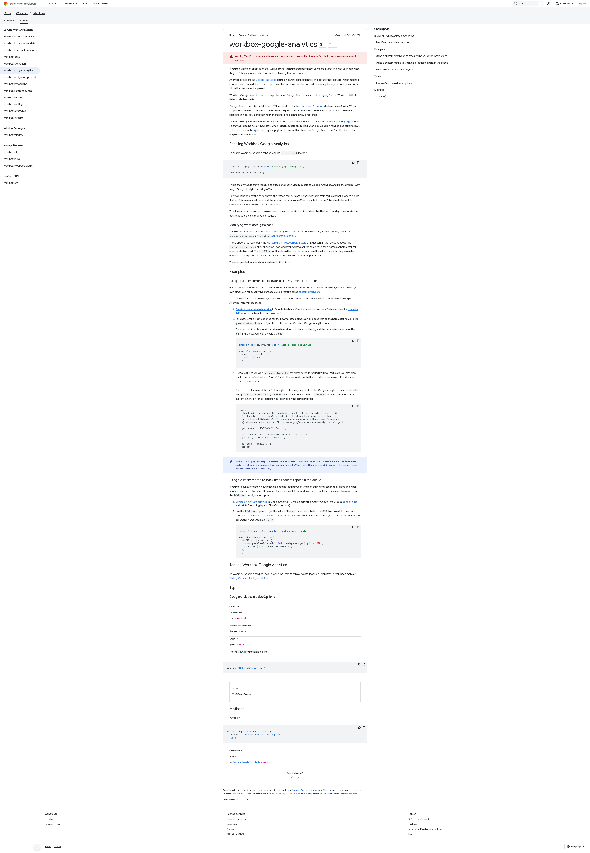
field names (350, 461)
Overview (9, 19)
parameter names (306, 461)
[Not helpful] (358, 35)
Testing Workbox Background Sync (249, 578)
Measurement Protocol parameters (286, 242)
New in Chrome (100, 3)
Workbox (22, 13)
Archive (230, 828)
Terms (48, 846)
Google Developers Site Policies (285, 793)
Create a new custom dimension (254, 309)
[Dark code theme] (353, 162)
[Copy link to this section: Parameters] (245, 750)
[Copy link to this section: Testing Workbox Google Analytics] (290, 565)
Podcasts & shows (235, 833)
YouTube (412, 824)
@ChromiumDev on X (418, 819)
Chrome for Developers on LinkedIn (425, 828)
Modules (39, 13)
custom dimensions (310, 292)
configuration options (283, 236)
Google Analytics (265, 79)
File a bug (49, 819)
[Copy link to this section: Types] (242, 588)
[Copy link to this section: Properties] (244, 606)
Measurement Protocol (309, 106)
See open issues (52, 824)
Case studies (70, 3)
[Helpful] (353, 35)
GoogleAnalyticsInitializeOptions (247, 762)
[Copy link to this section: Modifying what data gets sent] (276, 225)
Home (232, 35)
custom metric (345, 491)
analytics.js (332, 121)
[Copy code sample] (358, 162)
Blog (85, 3)
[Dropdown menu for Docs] (56, 4)
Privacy (57, 846)
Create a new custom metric (251, 501)
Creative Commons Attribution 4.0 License (312, 790)
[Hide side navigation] (37, 847)
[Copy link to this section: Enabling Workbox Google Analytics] (292, 144)
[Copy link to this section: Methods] (248, 709)
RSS (410, 833)
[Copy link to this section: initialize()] (245, 718)
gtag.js (347, 121)
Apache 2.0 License (242, 793)
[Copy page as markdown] (330, 44)
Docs (50, 3)
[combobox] (527, 3)
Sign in (582, 3)
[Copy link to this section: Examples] (248, 272)
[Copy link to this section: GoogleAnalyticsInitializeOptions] (278, 597)
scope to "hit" (350, 501)
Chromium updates (236, 819)
